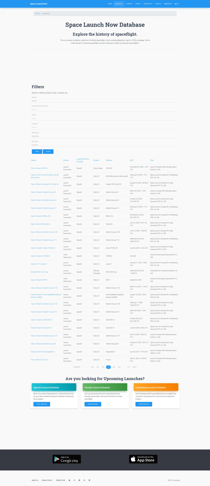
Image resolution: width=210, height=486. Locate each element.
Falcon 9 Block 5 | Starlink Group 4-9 (43, 192)
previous (76, 367)
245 (119, 367)
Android (169, 4)
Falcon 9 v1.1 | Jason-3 (39, 264)
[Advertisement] (97, 65)
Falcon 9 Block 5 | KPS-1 (39, 280)
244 (114, 367)
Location (35, 124)
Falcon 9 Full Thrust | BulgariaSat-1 (43, 352)
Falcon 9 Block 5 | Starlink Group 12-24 (44, 232)
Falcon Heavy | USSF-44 (39, 168)
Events (137, 4)
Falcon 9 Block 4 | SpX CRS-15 (41, 328)
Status (34, 115)
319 (128, 367)
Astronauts (148, 4)
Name (33, 160)
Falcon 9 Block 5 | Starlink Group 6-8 (43, 344)
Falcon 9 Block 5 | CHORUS (40, 256)
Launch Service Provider (40, 106)
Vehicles (158, 4)
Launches (118, 4)
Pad (151, 160)
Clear (48, 151)
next (135, 367)
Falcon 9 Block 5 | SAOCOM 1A (41, 320)
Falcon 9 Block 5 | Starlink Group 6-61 (44, 200)
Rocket (96, 160)
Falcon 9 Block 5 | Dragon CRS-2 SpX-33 (45, 184)
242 (103, 367)
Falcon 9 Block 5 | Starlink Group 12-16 (44, 288)
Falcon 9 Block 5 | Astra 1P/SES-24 (43, 248)
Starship (129, 4)
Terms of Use (60, 480)
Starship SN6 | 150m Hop (39, 272)
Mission (109, 160)
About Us (35, 480)
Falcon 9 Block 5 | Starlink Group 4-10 (44, 312)
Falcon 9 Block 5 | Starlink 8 (40, 224)
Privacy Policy (47, 480)
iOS (177, 4)
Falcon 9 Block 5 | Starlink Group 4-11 (44, 208)
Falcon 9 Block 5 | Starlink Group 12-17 (44, 336)
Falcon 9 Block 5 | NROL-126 (40, 216)
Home (110, 4)
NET (132, 160)
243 (108, 367)
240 (92, 367)
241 (98, 367)
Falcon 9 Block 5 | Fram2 (39, 360)
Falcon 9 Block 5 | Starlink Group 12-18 (44, 304)
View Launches (42, 404)
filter (37, 151)
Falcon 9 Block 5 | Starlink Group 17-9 (44, 240)
